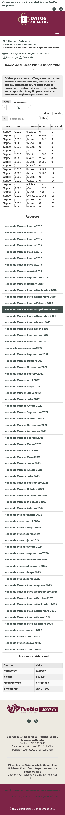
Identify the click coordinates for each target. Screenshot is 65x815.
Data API (28, 57)
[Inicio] (33, 18)
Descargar (12, 57)
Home (12, 41)
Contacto (8, 2)
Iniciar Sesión (48, 2)
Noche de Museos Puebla (20, 44)
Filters (47, 113)
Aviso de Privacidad (27, 2)
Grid (6, 101)
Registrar (8, 5)
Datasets (24, 41)
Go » (44, 118)
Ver (8, 53)
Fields (57, 113)
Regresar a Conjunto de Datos (31, 53)
